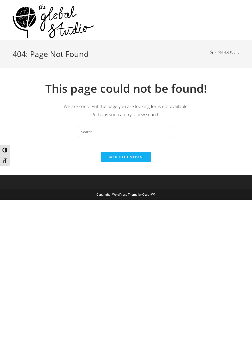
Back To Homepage (126, 157)
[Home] (211, 52)
